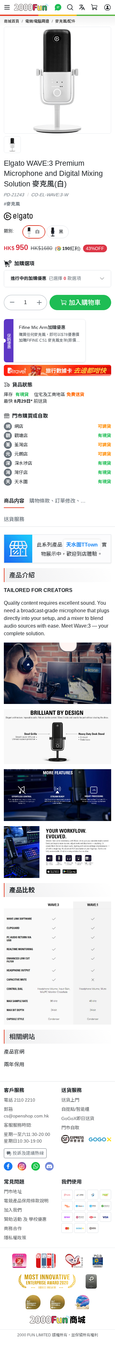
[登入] (107, 7)
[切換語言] (82, 7)
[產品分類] (8, 7)
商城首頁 (11, 21)
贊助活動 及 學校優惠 (25, 1219)
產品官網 (14, 1051)
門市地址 (13, 1191)
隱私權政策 (15, 1237)
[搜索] (70, 7)
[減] (12, 302)
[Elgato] (18, 216)
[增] (39, 302)
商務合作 (13, 1228)
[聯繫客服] (58, 7)
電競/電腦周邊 (37, 21)
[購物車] (94, 7)
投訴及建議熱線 (27, 1153)
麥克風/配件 (65, 21)
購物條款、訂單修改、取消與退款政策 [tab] (58, 501)
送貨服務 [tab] (14, 519)
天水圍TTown (82, 544)
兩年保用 (14, 1064)
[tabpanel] (57, 800)
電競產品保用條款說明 (26, 1200)
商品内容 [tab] (14, 501)
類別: (9, 230)
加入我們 (13, 1210)
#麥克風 (12, 203)
